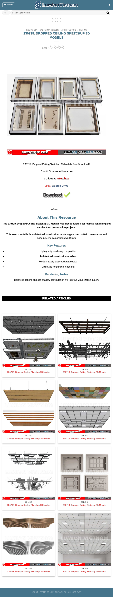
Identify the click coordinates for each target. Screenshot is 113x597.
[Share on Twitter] (54, 47)
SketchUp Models (49, 30)
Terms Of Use (47, 592)
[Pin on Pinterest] (58, 47)
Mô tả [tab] (54, 209)
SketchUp (31, 30)
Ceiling (83, 30)
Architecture (69, 30)
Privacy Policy (63, 592)
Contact (76, 592)
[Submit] (107, 12)
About (35, 592)
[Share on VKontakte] (62, 47)
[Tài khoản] (109, 5)
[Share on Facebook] (50, 47)
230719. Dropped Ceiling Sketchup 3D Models (28, 372)
